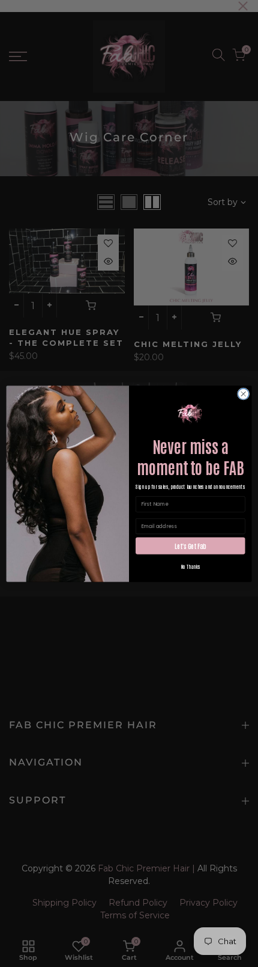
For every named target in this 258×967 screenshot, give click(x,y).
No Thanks (190, 566)
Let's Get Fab (190, 545)
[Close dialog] (243, 393)
